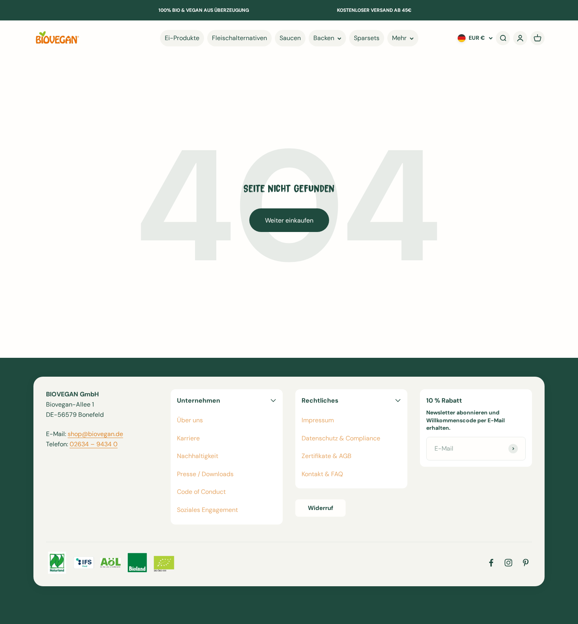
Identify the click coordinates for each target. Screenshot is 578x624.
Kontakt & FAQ (322, 474)
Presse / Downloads (205, 474)
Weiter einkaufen (289, 220)
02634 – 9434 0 (94, 444)
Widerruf (320, 508)
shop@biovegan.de (95, 434)
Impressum (318, 420)
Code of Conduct (201, 492)
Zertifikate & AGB (327, 456)
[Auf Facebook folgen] (491, 562)
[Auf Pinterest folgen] (525, 562)
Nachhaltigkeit (197, 456)
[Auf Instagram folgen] (508, 562)
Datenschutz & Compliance (341, 438)
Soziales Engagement (207, 510)
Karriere (188, 438)
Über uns (190, 420)
